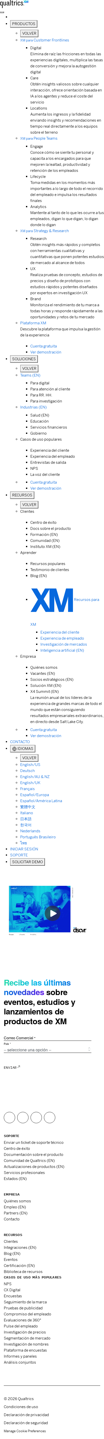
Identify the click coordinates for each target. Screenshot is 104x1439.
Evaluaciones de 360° (22, 1320)
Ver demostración (45, 352)
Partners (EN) (16, 1213)
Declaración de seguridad (26, 1422)
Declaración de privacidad (26, 1414)
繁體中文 (27, 806)
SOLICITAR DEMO (27, 861)
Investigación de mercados (63, 644)
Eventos (11, 1259)
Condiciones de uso (21, 1406)
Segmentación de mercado (27, 1338)
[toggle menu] (2, 12)
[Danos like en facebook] (9, 1117)
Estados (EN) (15, 1178)
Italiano (26, 812)
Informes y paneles (20, 1356)
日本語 (26, 818)
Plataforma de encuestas (25, 1350)
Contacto (12, 1219)
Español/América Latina (41, 800)
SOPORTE (19, 855)
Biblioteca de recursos (23, 1271)
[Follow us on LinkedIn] (49, 1117)
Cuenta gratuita (43, 346)
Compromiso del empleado (27, 1314)
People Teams (39, 138)
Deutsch (27, 770)
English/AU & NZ (34, 776)
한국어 (26, 825)
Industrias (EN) (33, 407)
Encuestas (13, 1296)
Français (27, 788)
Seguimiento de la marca (25, 1302)
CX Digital (12, 1290)
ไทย (23, 843)
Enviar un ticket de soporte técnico (34, 1142)
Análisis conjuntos (20, 1362)
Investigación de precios (25, 1332)
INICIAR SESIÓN (24, 849)
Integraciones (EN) (20, 1247)
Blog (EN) (12, 1253)
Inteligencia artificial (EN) (62, 650)
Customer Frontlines (44, 40)
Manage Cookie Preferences (25, 1431)
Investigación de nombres (26, 1344)
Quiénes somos (17, 1201)
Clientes (11, 1241)
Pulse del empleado (21, 1326)
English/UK (30, 782)
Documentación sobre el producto (33, 1154)
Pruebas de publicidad (23, 1308)
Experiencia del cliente (59, 632)
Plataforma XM (33, 323)
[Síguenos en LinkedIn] (36, 1117)
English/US (30, 764)
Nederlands (30, 831)
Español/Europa (34, 794)
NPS (8, 1283)
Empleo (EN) (15, 1207)
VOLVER (29, 33)
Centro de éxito (17, 1148)
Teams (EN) (30, 375)
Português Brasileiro (38, 837)
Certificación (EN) (19, 1265)
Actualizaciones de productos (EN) (34, 1166)
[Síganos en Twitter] (23, 1117)
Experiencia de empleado (62, 638)
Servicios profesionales (24, 1172)
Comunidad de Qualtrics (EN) (29, 1160)
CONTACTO (20, 741)
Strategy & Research (44, 230)
